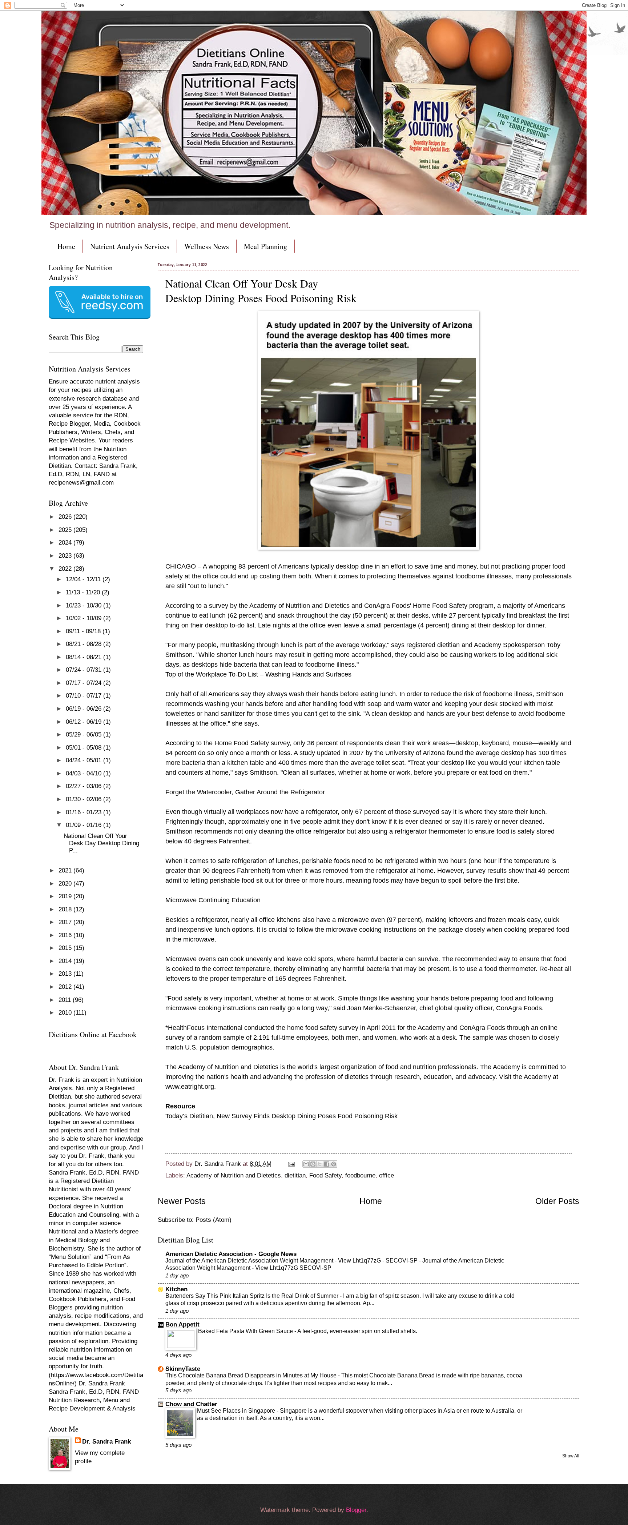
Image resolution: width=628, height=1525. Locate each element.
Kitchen (176, 1289)
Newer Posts (182, 1201)
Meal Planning (265, 246)
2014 (66, 961)
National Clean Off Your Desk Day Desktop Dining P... (101, 843)
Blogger (356, 1509)
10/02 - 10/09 (84, 618)
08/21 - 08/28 (84, 644)
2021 (66, 870)
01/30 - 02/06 (84, 799)
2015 (66, 947)
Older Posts (557, 1201)
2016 (66, 935)
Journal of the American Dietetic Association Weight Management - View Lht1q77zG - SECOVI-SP (292, 1260)
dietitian (295, 1175)
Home (66, 246)
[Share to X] (319, 1164)
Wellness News (206, 246)
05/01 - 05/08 (84, 747)
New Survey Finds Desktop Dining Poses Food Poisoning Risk (307, 1116)
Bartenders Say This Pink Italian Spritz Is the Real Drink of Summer (252, 1296)
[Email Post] (291, 1163)
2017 (66, 922)
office (386, 1175)
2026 (66, 516)
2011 (66, 999)
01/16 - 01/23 (84, 812)
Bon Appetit (182, 1324)
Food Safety (325, 1175)
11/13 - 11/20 (84, 592)
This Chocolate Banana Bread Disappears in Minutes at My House (251, 1375)
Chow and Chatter (191, 1404)
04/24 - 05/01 (84, 760)
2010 (66, 1012)
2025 (66, 529)
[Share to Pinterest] (333, 1164)
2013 (66, 973)
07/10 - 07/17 (84, 695)
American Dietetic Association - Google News (231, 1254)
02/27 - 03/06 (84, 786)
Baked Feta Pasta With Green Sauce (246, 1331)
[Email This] (306, 1164)
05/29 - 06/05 (84, 734)
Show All (570, 1455)
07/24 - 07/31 (84, 669)
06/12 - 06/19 (84, 721)
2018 (66, 909)
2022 (66, 568)
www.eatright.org (189, 1086)
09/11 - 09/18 (84, 631)
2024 (66, 542)
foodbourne (360, 1175)
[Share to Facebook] (326, 1164)
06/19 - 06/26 (84, 708)
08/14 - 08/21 (84, 657)
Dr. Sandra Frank (106, 1441)
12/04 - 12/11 (84, 579)
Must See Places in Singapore (237, 1411)
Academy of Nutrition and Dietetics (233, 1175)
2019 (66, 896)
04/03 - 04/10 (84, 773)
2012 (66, 986)
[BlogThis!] (313, 1164)
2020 (66, 883)
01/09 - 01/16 (84, 825)
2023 (66, 555)
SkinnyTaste (182, 1368)
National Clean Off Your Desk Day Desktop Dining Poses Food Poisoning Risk (261, 290)
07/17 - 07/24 (84, 682)
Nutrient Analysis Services (129, 246)
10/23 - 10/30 (84, 605)
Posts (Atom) (214, 1219)
